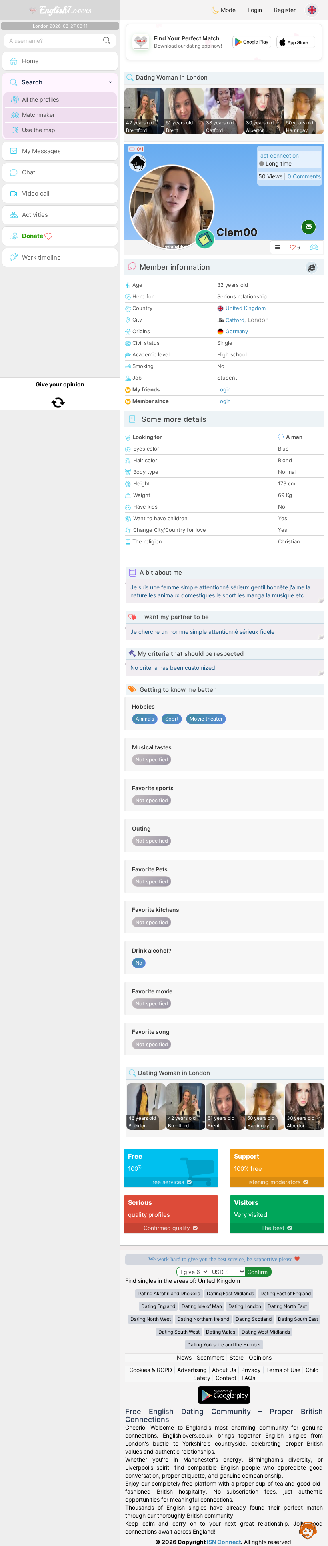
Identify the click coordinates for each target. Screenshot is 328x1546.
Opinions (260, 1357)
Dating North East (287, 1306)
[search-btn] (107, 41)
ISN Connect (224, 1541)
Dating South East (298, 1319)
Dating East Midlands (230, 1293)
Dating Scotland (254, 1319)
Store (237, 1357)
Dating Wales (220, 1332)
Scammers (210, 1357)
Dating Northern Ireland (203, 1319)
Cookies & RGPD (150, 1369)
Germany (237, 331)
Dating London (244, 1306)
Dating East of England (285, 1293)
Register (285, 9)
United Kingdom (246, 308)
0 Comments (304, 176)
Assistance (308, 1530)
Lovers (66, 10)
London (258, 320)
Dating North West (150, 1319)
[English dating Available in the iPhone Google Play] (224, 1390)
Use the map (38, 129)
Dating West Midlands (266, 1332)
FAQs (248, 1377)
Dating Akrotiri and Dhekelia (169, 1293)
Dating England (158, 1306)
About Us (224, 1369)
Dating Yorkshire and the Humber (224, 1345)
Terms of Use (283, 1369)
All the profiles (40, 99)
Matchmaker (38, 114)
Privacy (251, 1369)
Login (255, 9)
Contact (226, 1377)
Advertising (192, 1369)
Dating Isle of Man (202, 1306)
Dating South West (179, 1332)
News (184, 1357)
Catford (235, 320)
